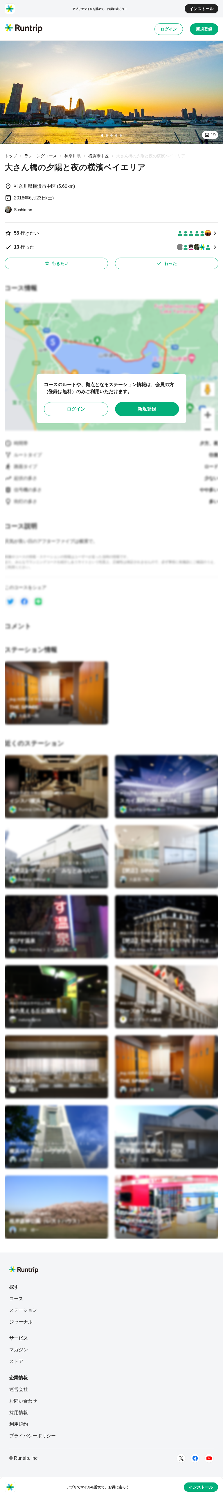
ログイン (169, 29)
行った (171, 263)
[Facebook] (195, 1458)
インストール (201, 8)
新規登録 (204, 29)
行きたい (60, 263)
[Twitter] (181, 1458)
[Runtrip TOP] (23, 29)
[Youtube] (209, 1458)
